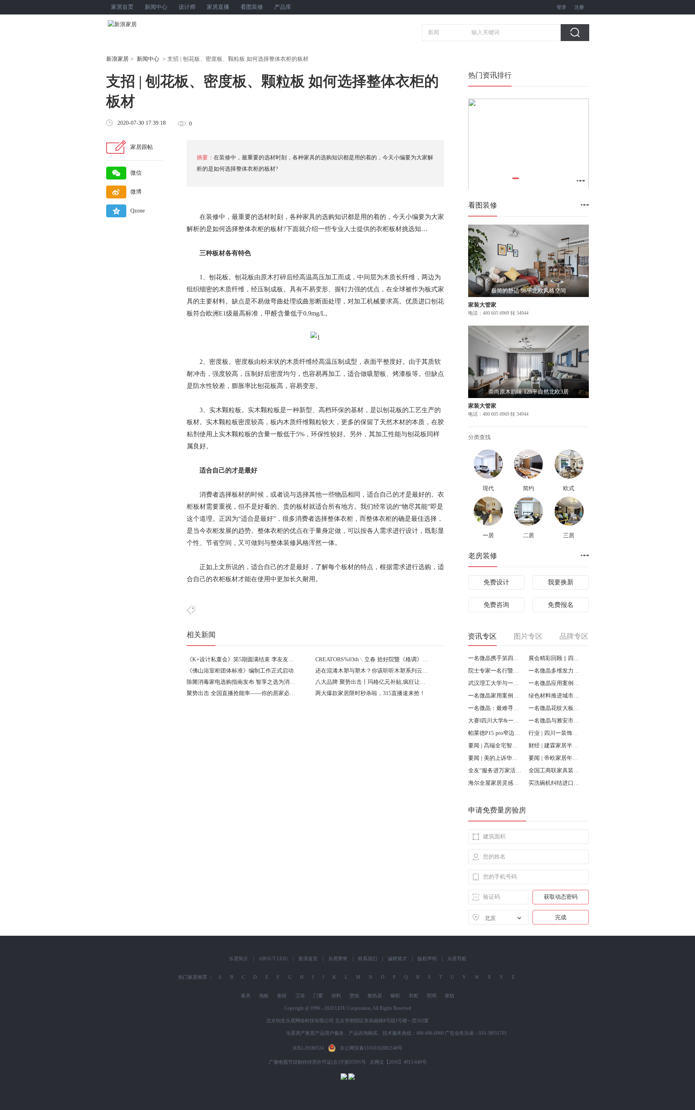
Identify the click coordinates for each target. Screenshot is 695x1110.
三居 (568, 535)
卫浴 (300, 996)
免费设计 (496, 582)
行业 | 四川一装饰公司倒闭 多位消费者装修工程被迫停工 (555, 733)
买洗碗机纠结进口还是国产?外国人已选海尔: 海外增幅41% (555, 783)
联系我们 (367, 958)
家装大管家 (482, 305)
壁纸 (354, 996)
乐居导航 (457, 958)
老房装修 (482, 556)
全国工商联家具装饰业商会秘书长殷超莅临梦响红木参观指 (555, 771)
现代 (488, 488)
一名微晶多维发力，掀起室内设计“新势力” (555, 671)
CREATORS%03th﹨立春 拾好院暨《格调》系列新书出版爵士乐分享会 (402, 659)
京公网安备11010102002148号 (371, 1048)
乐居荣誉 (338, 958)
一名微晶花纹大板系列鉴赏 (555, 708)
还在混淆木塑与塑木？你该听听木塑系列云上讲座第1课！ (387, 671)
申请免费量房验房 (497, 810)
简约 (528, 488)
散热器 (375, 996)
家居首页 (122, 7)
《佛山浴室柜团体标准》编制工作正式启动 (240, 671)
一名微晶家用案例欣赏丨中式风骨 (495, 696)
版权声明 (427, 958)
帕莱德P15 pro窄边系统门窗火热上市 (495, 733)
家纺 (449, 996)
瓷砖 (282, 996)
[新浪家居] (140, 24)
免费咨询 (496, 604)
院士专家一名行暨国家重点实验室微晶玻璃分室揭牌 (495, 671)
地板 (264, 996)
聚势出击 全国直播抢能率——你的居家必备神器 (246, 693)
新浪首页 (308, 958)
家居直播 (218, 7)
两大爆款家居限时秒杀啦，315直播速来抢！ (370, 693)
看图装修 (252, 7)
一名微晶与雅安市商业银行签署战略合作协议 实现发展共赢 (555, 721)
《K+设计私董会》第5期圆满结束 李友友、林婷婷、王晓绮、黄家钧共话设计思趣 (288, 659)
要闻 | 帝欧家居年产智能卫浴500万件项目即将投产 (555, 758)
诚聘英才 (397, 958)
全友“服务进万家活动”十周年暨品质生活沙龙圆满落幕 (495, 771)
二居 (528, 535)
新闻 (433, 32)
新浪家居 (117, 59)
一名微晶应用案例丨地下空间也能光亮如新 (555, 683)
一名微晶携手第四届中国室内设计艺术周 (495, 658)
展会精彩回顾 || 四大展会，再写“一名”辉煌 (555, 658)
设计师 (187, 7)
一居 (488, 535)
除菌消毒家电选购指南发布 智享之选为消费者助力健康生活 (261, 682)
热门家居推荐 (192, 977)
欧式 (568, 488)
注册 (579, 7)
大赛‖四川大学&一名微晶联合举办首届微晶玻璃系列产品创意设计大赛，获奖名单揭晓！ (495, 721)
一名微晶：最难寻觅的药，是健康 (495, 708)
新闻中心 (156, 7)
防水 (199, 385)
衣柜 (257, 228)
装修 (212, 216)
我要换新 (561, 582)
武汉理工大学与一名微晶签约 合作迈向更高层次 (495, 683)
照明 (431, 996)
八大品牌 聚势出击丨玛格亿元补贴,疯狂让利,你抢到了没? (386, 682)
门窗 (318, 996)
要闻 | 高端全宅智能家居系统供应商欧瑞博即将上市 (495, 746)
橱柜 (395, 996)
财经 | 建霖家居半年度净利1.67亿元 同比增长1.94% (555, 746)
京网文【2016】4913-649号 (398, 1062)
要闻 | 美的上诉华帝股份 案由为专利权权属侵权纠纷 (495, 758)
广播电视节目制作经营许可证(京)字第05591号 (317, 1062)
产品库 (282, 7)
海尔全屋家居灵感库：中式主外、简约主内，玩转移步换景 (495, 783)
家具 (308, 216)
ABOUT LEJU (273, 958)
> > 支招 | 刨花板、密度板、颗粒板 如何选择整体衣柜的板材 (207, 59)
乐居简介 (238, 958)
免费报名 (561, 604)
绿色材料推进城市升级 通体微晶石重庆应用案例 (555, 696)
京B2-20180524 (308, 1048)
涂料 (336, 996)
